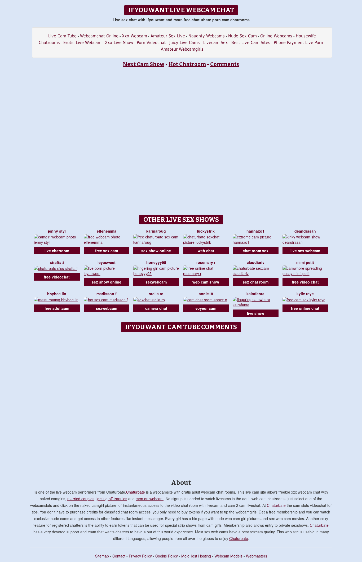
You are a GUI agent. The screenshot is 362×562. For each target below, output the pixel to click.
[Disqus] (181, 401)
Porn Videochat (151, 42)
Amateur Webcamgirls (182, 49)
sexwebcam (156, 282)
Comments (224, 64)
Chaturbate (135, 492)
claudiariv (255, 262)
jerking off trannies (111, 498)
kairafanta (255, 293)
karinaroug (156, 231)
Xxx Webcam (134, 35)
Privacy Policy (140, 556)
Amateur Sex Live (168, 35)
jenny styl (57, 231)
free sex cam (106, 250)
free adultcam (57, 308)
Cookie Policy (166, 556)
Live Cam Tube (62, 35)
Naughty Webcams (206, 35)
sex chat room (255, 282)
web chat (206, 250)
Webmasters (256, 556)
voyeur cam (205, 308)
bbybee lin (56, 293)
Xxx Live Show (119, 42)
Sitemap (102, 556)
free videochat (57, 277)
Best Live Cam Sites (250, 42)
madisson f (106, 293)
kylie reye (305, 293)
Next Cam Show (143, 64)
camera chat (156, 308)
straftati (57, 262)
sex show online (156, 250)
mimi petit (305, 262)
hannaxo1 (255, 231)
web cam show (205, 282)
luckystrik (206, 231)
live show (255, 313)
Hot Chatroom (187, 64)
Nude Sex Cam (242, 35)
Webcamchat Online (99, 35)
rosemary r (205, 262)
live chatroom (57, 250)
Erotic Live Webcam (82, 42)
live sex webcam (305, 250)
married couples (80, 498)
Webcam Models (228, 556)
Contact (118, 556)
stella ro (156, 293)
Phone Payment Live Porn (298, 42)
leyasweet (107, 262)
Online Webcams (276, 35)
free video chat (305, 282)
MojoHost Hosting (196, 556)
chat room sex (255, 250)
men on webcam (150, 498)
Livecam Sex (215, 42)
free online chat (305, 308)
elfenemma (106, 231)
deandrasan (305, 231)
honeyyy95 (156, 262)
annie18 (206, 293)
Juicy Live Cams (184, 42)
